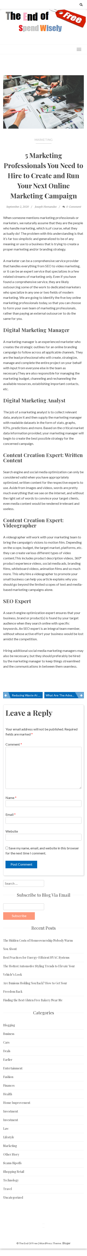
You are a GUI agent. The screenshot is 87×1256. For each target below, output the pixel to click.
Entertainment (12, 1068)
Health (7, 1094)
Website (11, 831)
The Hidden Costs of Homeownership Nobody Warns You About (38, 944)
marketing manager (20, 342)
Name (10, 798)
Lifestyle (8, 1137)
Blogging (9, 1025)
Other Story (11, 1154)
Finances (9, 1085)
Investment (10, 1111)
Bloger (67, 1243)
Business (8, 1034)
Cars (6, 1042)
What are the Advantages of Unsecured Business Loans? (65, 695)
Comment (13, 744)
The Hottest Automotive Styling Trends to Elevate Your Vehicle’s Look (39, 970)
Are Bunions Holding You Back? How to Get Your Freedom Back (35, 987)
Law (6, 1129)
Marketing (44, 139)
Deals (6, 1051)
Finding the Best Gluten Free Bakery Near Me (33, 1000)
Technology (11, 1180)
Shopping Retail (13, 1172)
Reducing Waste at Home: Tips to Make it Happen (27, 695)
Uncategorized (13, 1197)
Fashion (8, 1077)
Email (10, 814)
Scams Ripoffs (12, 1163)
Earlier (7, 1060)
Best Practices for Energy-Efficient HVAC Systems (36, 957)
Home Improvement (16, 1103)
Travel (7, 1189)
